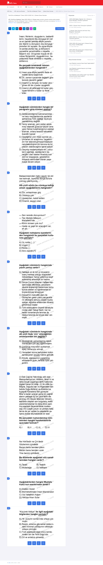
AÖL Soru (9, 11)
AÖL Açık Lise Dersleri (19, 11)
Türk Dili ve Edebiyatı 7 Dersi (34, 11)
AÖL (9, 562)
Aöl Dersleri (59, 7)
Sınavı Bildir (60, 28)
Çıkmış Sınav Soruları (48, 11)
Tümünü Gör (90, 15)
